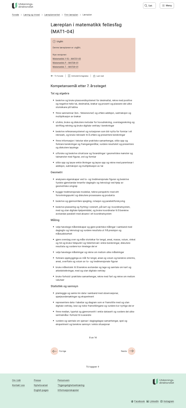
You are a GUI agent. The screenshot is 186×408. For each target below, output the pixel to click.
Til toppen (91, 366)
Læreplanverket (52, 14)
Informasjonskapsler (68, 390)
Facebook (139, 401)
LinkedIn (154, 401)
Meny (169, 5)
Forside (15, 14)
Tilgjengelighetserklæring (71, 385)
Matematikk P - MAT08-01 (65, 62)
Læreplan (87, 14)
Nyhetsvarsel (41, 385)
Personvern (63, 380)
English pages (41, 390)
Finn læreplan (71, 14)
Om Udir (16, 380)
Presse (37, 380)
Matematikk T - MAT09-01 (65, 66)
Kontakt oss (18, 385)
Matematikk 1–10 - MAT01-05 (67, 58)
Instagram (168, 401)
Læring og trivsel (31, 14)
